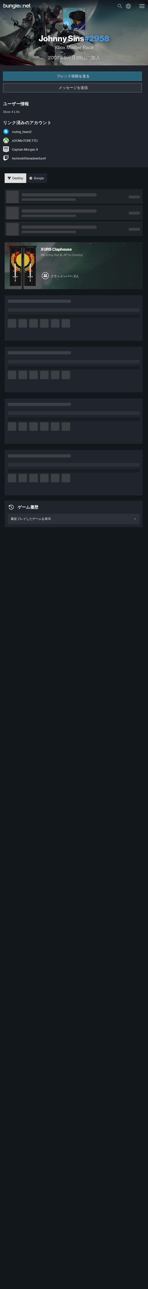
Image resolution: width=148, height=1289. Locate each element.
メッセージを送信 (73, 88)
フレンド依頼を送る (73, 76)
